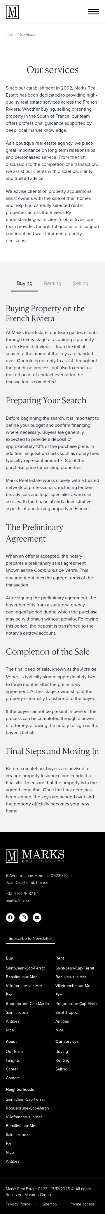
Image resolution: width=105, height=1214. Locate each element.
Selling (80, 283)
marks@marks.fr (19, 900)
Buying (24, 283)
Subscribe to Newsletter (30, 938)
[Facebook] (10, 917)
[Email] (37, 917)
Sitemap (50, 1204)
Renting (52, 283)
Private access (81, 1204)
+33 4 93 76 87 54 (22, 893)
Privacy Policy (18, 1204)
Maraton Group (37, 1194)
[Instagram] (23, 917)
